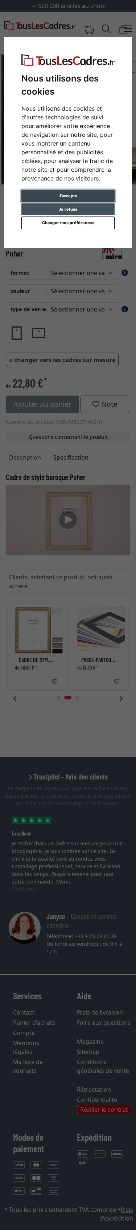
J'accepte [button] (68, 195)
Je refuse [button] (68, 209)
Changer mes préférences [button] (68, 222)
